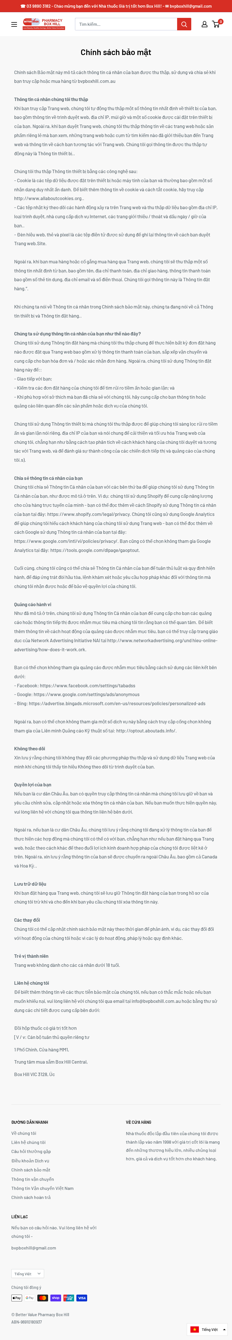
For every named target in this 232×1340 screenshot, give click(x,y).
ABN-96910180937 (26, 1322)
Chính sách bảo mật (30, 1169)
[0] (216, 24)
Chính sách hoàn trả (31, 1197)
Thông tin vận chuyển (32, 1179)
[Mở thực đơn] (14, 24)
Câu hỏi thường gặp (31, 1151)
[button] (207, 1329)
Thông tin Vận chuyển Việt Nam (42, 1188)
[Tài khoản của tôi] (204, 24)
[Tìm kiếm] (184, 24)
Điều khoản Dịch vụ (30, 1160)
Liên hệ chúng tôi (28, 1142)
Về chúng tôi (23, 1133)
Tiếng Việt (22, 1273)
